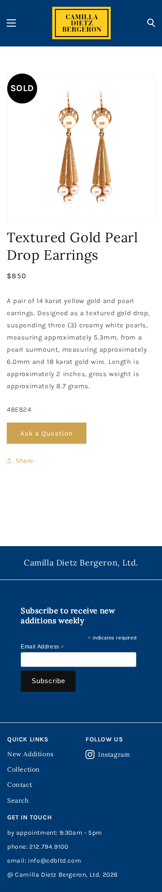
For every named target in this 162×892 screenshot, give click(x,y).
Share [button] (24, 460)
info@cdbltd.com (54, 860)
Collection (23, 769)
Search (18, 800)
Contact (19, 785)
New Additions (30, 754)
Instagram (114, 754)
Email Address (42, 647)
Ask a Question (46, 433)
